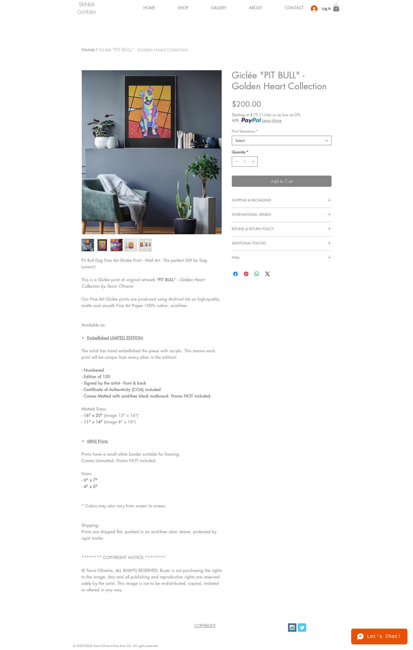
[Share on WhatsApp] (256, 274)
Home (87, 50)
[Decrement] (236, 161)
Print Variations (245, 131)
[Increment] (253, 161)
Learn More (272, 120)
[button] (211, 7)
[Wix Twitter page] (302, 627)
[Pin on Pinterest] (246, 274)
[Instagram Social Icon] (292, 627)
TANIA (87, 4)
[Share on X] (267, 274)
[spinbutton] (244, 161)
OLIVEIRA (86, 12)
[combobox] (282, 140)
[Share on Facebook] (235, 274)
